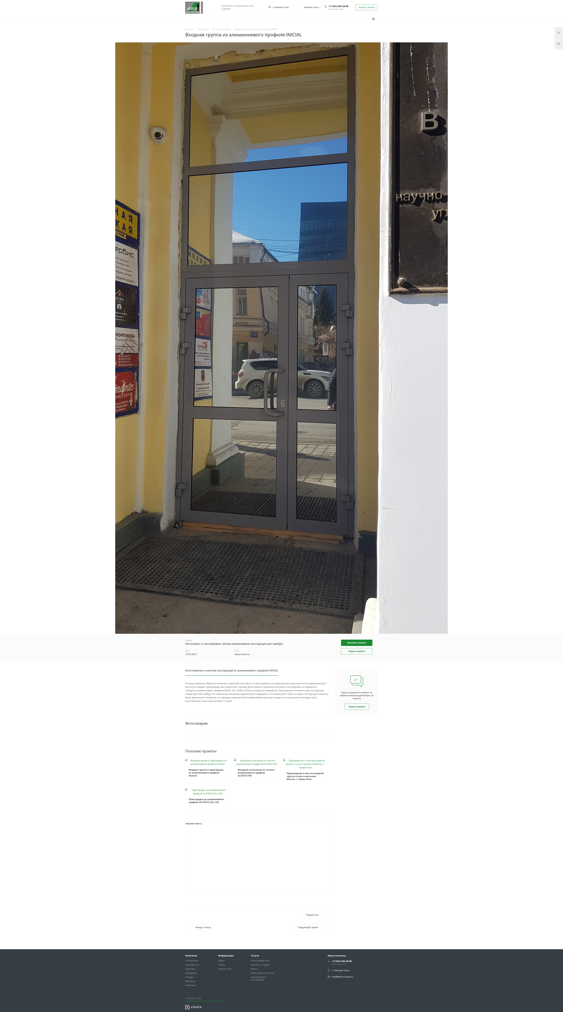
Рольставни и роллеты (262, 973)
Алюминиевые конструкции (258, 978)
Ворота (254, 968)
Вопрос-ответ (225, 968)
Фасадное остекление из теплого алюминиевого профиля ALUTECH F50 (256, 772)
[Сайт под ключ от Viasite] (193, 1007)
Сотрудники (191, 973)
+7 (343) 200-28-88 (338, 6)
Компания (191, 955)
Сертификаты (192, 964)
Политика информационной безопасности (204, 1001)
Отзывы (189, 977)
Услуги (255, 955)
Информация (226, 955)
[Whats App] (375, 999)
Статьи (221, 964)
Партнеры (190, 968)
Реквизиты (190, 985)
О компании (191, 960)
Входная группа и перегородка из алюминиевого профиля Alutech (206, 772)
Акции (221, 960)
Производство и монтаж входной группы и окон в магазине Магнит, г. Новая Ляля (305, 776)
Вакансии (190, 981)
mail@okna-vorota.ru (342, 976)
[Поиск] (373, 19)
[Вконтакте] (368, 999)
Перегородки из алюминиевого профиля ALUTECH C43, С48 (206, 801)
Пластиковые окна (260, 960)
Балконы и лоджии (260, 964)
